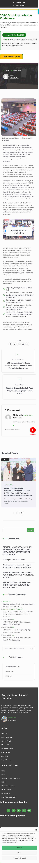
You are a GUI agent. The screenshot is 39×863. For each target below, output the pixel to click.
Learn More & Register (11, 57)
